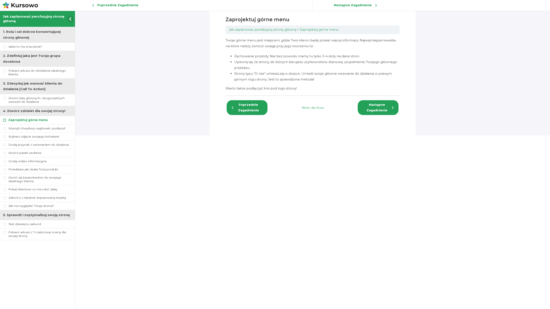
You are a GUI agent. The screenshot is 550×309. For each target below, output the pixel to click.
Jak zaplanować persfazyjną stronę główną (262, 30)
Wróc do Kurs (313, 108)
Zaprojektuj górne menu (319, 30)
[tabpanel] (313, 64)
